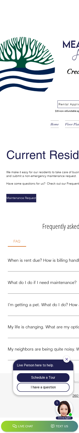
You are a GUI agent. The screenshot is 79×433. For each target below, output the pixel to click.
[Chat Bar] (39, 426)
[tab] (17, 241)
